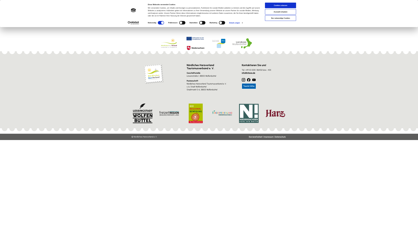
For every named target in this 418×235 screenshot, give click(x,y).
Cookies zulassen (280, 5)
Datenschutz (280, 137)
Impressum (268, 137)
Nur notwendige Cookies (280, 18)
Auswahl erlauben (280, 12)
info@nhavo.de (248, 73)
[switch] (182, 22)
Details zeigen (234, 23)
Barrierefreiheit (255, 137)
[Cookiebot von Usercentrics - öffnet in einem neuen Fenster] (133, 22)
